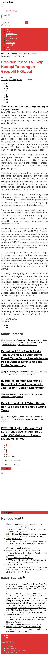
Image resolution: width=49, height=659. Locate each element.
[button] (26, 22)
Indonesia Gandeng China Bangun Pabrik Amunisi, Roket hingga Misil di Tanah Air (26, 554)
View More (6, 469)
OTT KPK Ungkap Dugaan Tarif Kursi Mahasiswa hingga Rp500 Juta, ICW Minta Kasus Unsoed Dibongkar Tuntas (21, 433)
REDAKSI (9, 646)
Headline (4, 80)
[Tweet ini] (7, 86)
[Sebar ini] (6, 84)
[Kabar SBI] (6, 15)
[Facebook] (7, 325)
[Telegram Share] (7, 88)
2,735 (8, 454)
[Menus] (2, 4)
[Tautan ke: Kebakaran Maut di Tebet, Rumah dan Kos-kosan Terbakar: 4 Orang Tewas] (27, 527)
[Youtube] (7, 328)
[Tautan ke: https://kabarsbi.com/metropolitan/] (21, 518)
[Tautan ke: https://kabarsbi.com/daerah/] (23, 578)
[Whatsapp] (7, 91)
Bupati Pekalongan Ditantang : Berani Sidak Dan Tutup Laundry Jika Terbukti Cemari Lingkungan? (23, 384)
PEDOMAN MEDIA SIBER (16, 650)
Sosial (19, 80)
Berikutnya (10, 456)
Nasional (12, 80)
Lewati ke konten (8, 2)
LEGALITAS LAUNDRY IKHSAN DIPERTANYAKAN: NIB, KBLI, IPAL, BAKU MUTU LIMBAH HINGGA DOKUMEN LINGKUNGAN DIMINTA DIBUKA (27, 569)
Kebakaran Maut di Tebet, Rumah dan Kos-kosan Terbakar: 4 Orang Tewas (23, 406)
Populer (9, 512)
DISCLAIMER (11, 648)
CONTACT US (11, 653)
